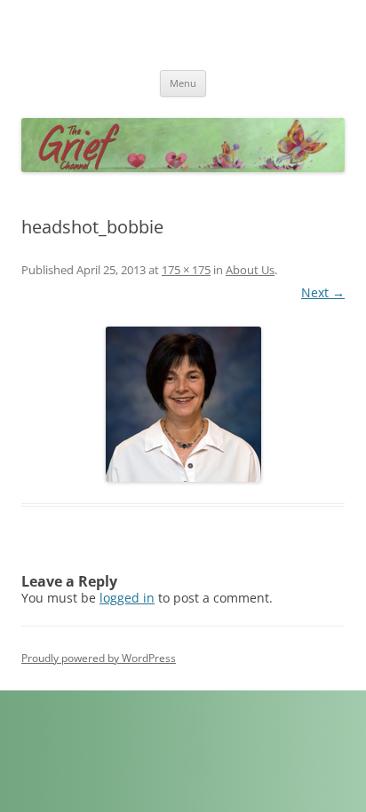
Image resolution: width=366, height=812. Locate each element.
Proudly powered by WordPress (98, 658)
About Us (250, 270)
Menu (183, 83)
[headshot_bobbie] (183, 404)
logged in (127, 597)
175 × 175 (186, 270)
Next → (323, 292)
